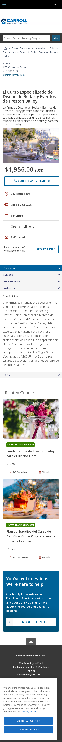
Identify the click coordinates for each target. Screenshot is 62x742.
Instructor (9, 288)
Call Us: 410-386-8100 (32, 181)
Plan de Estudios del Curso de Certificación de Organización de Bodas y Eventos (30, 536)
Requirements (11, 281)
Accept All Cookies (28, 720)
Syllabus (8, 274)
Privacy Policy (29, 711)
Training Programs (21, 48)
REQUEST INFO (46, 249)
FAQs (6, 375)
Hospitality (40, 48)
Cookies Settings (28, 729)
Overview (9, 268)
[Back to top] (31, 655)
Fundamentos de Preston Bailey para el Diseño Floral (30, 453)
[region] (28, 709)
